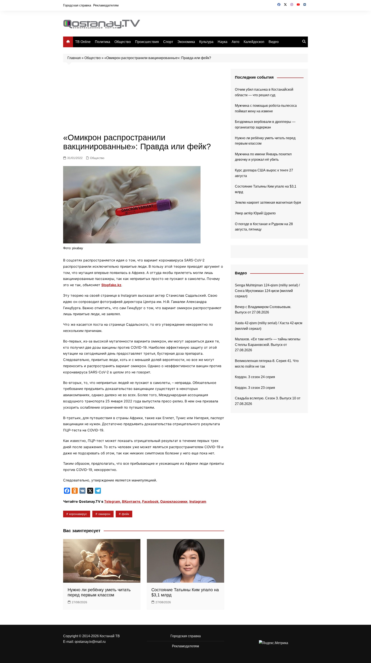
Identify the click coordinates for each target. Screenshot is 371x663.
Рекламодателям (106, 5)
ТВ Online (83, 42)
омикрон (104, 514)
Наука (222, 42)
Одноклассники (173, 501)
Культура (206, 42)
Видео (274, 42)
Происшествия (147, 42)
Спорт (168, 42)
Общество (122, 42)
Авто (235, 42)
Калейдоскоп (254, 42)
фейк (125, 514)
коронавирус (78, 514)
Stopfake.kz (111, 285)
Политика (102, 42)
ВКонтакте (131, 501)
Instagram (197, 501)
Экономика (186, 42)
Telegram (112, 501)
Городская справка (77, 5)
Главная (74, 58)
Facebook (150, 501)
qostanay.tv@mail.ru (90, 641)
